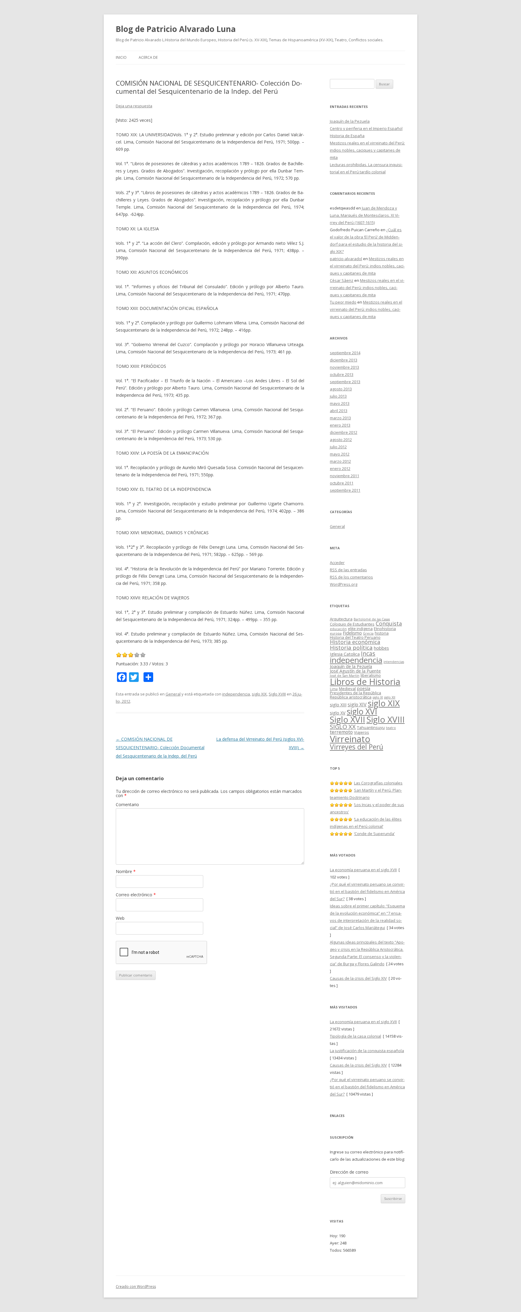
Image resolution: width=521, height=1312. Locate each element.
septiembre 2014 (345, 352)
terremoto (341, 732)
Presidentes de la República (355, 692)
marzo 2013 (340, 418)
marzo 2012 (340, 461)
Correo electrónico (136, 894)
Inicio (121, 57)
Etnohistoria (385, 628)
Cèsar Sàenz (341, 280)
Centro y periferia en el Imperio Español (366, 128)
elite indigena (360, 628)
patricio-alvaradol (346, 258)
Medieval (347, 688)
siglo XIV (357, 704)
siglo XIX (259, 694)
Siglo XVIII (277, 694)
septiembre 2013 (345, 381)
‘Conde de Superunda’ (374, 833)
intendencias (394, 662)
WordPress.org (343, 584)
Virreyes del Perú (356, 747)
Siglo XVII (347, 719)
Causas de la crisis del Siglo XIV (358, 978)
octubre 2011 (341, 483)
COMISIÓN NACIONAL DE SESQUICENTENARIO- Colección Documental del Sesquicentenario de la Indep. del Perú (160, 747)
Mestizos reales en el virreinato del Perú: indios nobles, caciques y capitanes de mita (367, 150)
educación (338, 629)
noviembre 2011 (344, 475)
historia (382, 633)
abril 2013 (338, 410)
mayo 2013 (339, 403)
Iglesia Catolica (345, 654)
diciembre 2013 (343, 360)
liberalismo (371, 675)
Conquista (389, 623)
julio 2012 (338, 446)
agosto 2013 (341, 389)
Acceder (337, 562)
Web (120, 918)
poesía (363, 688)
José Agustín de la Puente (355, 671)
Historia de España (347, 135)
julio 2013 (338, 396)
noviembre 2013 (344, 367)
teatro (391, 728)
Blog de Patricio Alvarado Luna (176, 29)
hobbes (381, 648)
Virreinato (350, 739)
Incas (368, 653)
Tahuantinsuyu (371, 727)
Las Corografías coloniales (378, 783)
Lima (334, 689)
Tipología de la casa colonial (355, 1036)
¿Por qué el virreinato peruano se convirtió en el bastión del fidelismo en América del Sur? (367, 891)
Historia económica (355, 641)
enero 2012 (340, 468)
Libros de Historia (365, 681)
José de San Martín (344, 675)
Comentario (127, 804)
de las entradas (348, 569)
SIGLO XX (343, 727)
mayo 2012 (339, 454)
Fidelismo (352, 633)
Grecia (368, 633)
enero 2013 (340, 425)
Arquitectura (341, 619)
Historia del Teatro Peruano (355, 637)
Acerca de (148, 57)
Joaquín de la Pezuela (350, 121)
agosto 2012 (341, 439)
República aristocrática (350, 697)
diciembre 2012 (343, 432)
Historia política (351, 647)
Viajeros (361, 732)
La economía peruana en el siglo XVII (363, 869)
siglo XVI (362, 711)
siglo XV (338, 713)
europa (336, 633)
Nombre (126, 871)
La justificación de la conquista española (367, 1050)
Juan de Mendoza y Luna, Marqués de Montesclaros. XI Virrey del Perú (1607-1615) (364, 215)
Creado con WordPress (136, 1286)
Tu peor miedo (343, 302)
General (173, 694)
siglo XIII (338, 705)
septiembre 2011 (345, 490)
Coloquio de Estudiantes (352, 624)
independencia (236, 694)
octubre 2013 (341, 374)
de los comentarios (351, 577)
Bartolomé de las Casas (372, 619)
